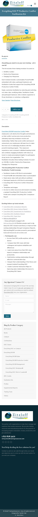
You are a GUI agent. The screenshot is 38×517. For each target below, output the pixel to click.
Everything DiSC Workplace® (14, 368)
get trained (27, 288)
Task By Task (22, 513)
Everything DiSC (9, 292)
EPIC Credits (7, 376)
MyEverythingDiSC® (10, 223)
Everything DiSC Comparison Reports (15, 207)
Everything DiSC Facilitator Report (14, 214)
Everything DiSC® (13, 115)
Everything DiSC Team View (12, 216)
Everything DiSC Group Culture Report (15, 209)
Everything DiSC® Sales (13, 356)
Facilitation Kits (17, 117)
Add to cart (16, 109)
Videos (6, 395)
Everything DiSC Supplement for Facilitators (17, 211)
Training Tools (8, 392)
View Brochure (16, 100)
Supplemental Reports (11, 388)
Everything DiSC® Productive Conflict (13, 131)
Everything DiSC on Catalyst (12, 348)
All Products (7, 329)
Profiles (6, 384)
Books (6, 333)
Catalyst (6, 336)
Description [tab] (5, 126)
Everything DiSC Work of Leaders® (16, 372)
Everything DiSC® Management (15, 364)
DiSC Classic (7, 344)
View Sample (6, 100)
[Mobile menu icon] (35, 4)
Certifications (8, 340)
